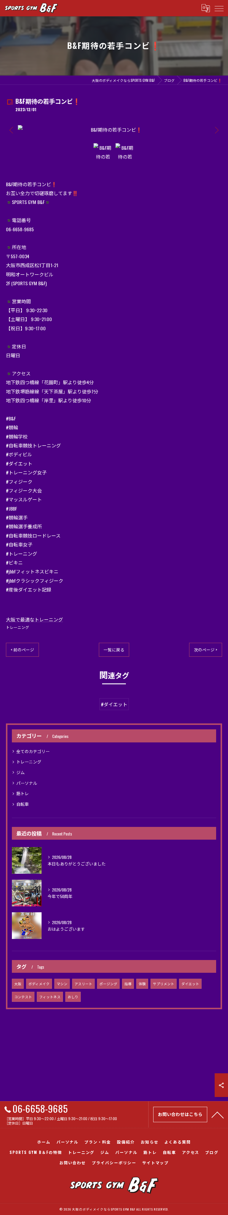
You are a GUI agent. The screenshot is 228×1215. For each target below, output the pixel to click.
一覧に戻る (114, 650)
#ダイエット (114, 704)
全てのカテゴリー (33, 751)
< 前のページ (22, 650)
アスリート (83, 983)
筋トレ (22, 793)
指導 (128, 983)
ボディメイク (39, 983)
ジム (20, 772)
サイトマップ (155, 1162)
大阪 (17, 983)
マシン (62, 983)
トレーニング (17, 627)
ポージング (108, 983)
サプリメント (163, 983)
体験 (142, 983)
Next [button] (216, 130)
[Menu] (219, 8)
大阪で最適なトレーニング (34, 619)
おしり (73, 996)
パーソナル (26, 783)
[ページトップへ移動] (218, 1114)
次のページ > (205, 650)
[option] (114, 129)
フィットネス (50, 996)
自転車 (22, 804)
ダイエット (190, 983)
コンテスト (23, 996)
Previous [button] (12, 130)
